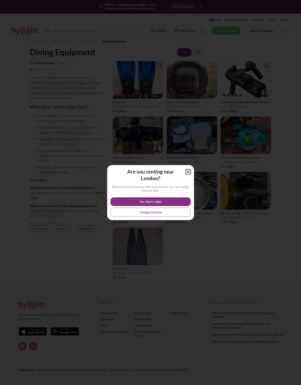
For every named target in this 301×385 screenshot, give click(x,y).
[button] (188, 171)
